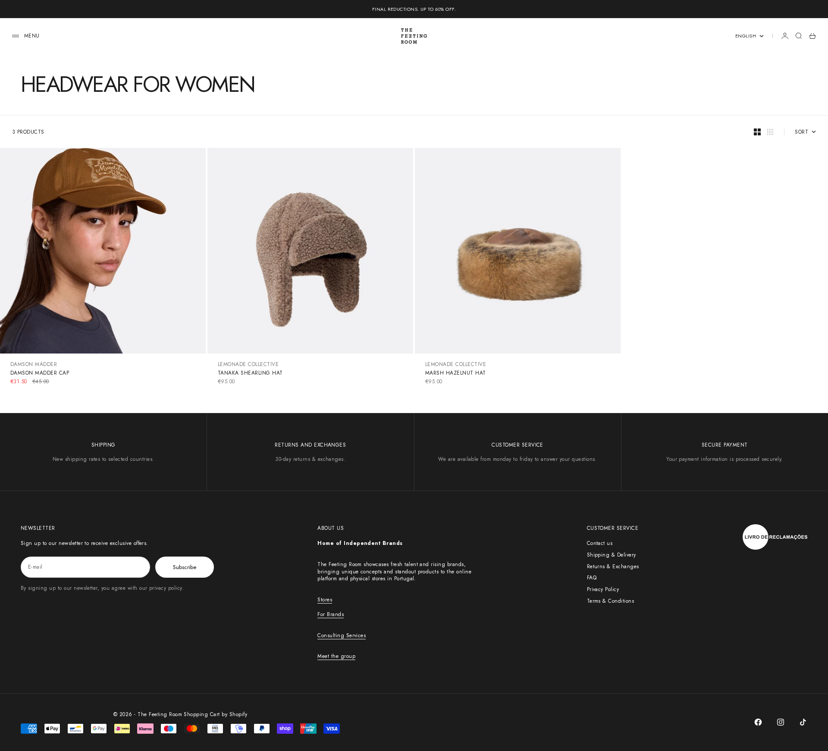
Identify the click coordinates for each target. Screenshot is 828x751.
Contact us (600, 543)
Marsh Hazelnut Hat (455, 373)
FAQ (591, 578)
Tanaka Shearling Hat (250, 373)
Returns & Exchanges (613, 566)
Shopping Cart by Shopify (215, 714)
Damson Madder (33, 364)
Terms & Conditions (610, 601)
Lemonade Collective (248, 364)
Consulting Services (341, 635)
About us (330, 528)
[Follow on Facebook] (758, 722)
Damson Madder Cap (39, 373)
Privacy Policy (603, 589)
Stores (324, 600)
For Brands (330, 614)
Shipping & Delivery (611, 555)
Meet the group (336, 656)
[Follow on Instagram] (780, 722)
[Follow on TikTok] (803, 722)
